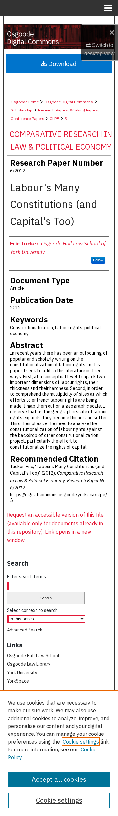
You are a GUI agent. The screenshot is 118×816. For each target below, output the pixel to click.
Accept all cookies (59, 779)
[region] (59, 753)
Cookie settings (81, 741)
